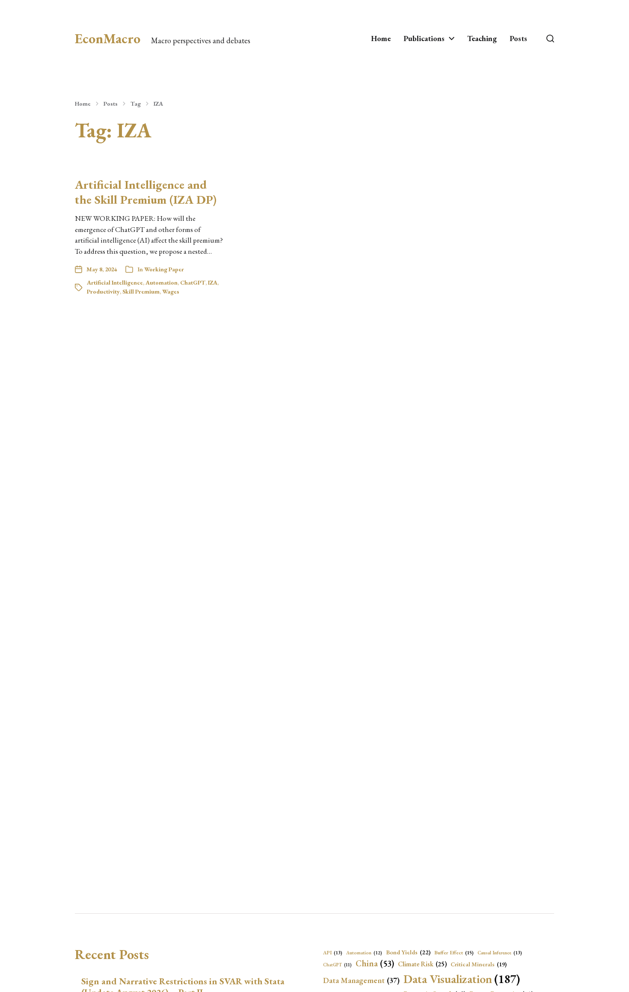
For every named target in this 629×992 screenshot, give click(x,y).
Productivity (103, 291)
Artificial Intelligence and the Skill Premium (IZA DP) (146, 192)
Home (381, 38)
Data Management (361, 980)
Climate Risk (422, 964)
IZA (158, 104)
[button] (550, 38)
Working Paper (164, 269)
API (332, 952)
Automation (161, 282)
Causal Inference (500, 952)
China (375, 963)
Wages (170, 291)
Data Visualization (462, 978)
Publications (424, 38)
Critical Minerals (479, 964)
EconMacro (107, 38)
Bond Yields (408, 952)
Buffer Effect (454, 952)
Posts (518, 38)
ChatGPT (192, 282)
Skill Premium (141, 291)
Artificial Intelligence (115, 282)
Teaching (482, 38)
